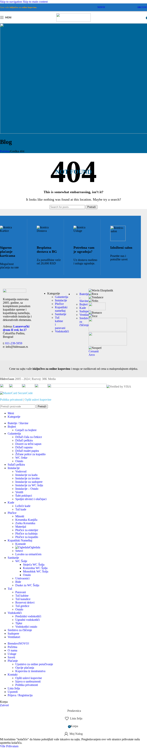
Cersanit (94, 351)
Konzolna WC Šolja (35, 568)
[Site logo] (73, 20)
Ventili (19, 492)
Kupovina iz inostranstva (30, 671)
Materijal (20, 526)
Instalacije (61, 300)
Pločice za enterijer (26, 530)
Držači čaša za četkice (28, 437)
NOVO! (101, 7)
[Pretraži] (143, 17)
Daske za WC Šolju (27, 585)
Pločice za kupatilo (26, 537)
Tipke (18, 623)
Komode (20, 543)
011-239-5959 (13, 343)
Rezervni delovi (24, 602)
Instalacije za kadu (26, 475)
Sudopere (85, 311)
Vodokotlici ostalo (26, 626)
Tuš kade (20, 509)
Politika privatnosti (11, 399)
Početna (5, 151)
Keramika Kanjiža (26, 519)
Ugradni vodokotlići (27, 619)
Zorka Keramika (25, 523)
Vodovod (20, 471)
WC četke (21, 457)
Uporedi (13, 691)
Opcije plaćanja (24, 667)
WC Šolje (21, 561)
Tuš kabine (22, 595)
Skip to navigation (11, 1)
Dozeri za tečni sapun (28, 443)
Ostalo (19, 461)
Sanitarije (60, 314)
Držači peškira (24, 440)
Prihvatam (12, 746)
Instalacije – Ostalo (26, 488)
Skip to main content (35, 1)
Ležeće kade (22, 506)
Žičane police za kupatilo (30, 454)
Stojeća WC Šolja (33, 564)
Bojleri (83, 304)
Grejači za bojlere (26, 430)
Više (3, 746)
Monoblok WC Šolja (35, 571)
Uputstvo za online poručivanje (34, 664)
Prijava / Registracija (20, 695)
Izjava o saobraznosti (28, 681)
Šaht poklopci (23, 495)
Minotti (19, 516)
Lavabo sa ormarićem (28, 554)
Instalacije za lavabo (27, 478)
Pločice (59, 303)
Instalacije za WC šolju (29, 485)
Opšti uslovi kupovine (38, 399)
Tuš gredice (22, 606)
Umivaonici (22, 578)
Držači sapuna (24, 447)
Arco (92, 354)
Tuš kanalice (22, 599)
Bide (18, 581)
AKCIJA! (142, 7)
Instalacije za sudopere (28, 481)
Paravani (20, 592)
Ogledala (34, 547)
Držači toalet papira (27, 450)
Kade (82, 307)
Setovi (19, 550)
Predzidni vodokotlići (28, 616)
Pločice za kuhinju (26, 533)
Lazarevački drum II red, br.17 (16, 328)
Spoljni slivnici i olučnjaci (31, 499)
